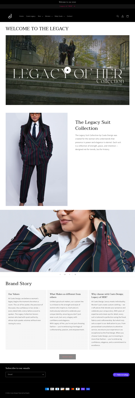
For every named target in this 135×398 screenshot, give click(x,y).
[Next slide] (69, 274)
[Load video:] (67, 70)
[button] (40, 16)
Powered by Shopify (23, 393)
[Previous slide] (60, 274)
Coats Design (14, 393)
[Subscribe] (42, 374)
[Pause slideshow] (75, 274)
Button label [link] (68, 357)
